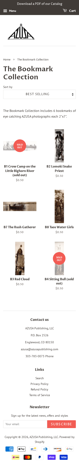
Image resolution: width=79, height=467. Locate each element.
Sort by (7, 87)
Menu (12, 11)
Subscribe (61, 424)
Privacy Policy (39, 384)
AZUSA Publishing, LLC (43, 437)
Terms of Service (39, 395)
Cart (72, 11)
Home (7, 60)
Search (39, 378)
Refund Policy (39, 389)
